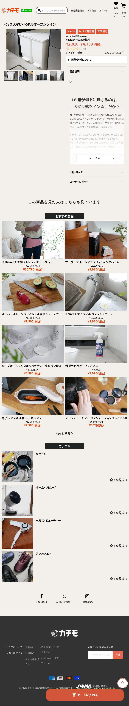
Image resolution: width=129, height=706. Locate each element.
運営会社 (29, 647)
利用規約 (29, 653)
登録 (117, 654)
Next (61, 50)
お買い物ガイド (14, 653)
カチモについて (14, 647)
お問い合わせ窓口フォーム (50, 660)
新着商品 (91, 10)
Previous (6, 50)
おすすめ (103, 10)
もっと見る (95, 158)
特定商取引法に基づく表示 (50, 649)
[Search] (39, 10)
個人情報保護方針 (32, 661)
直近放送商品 (77, 10)
